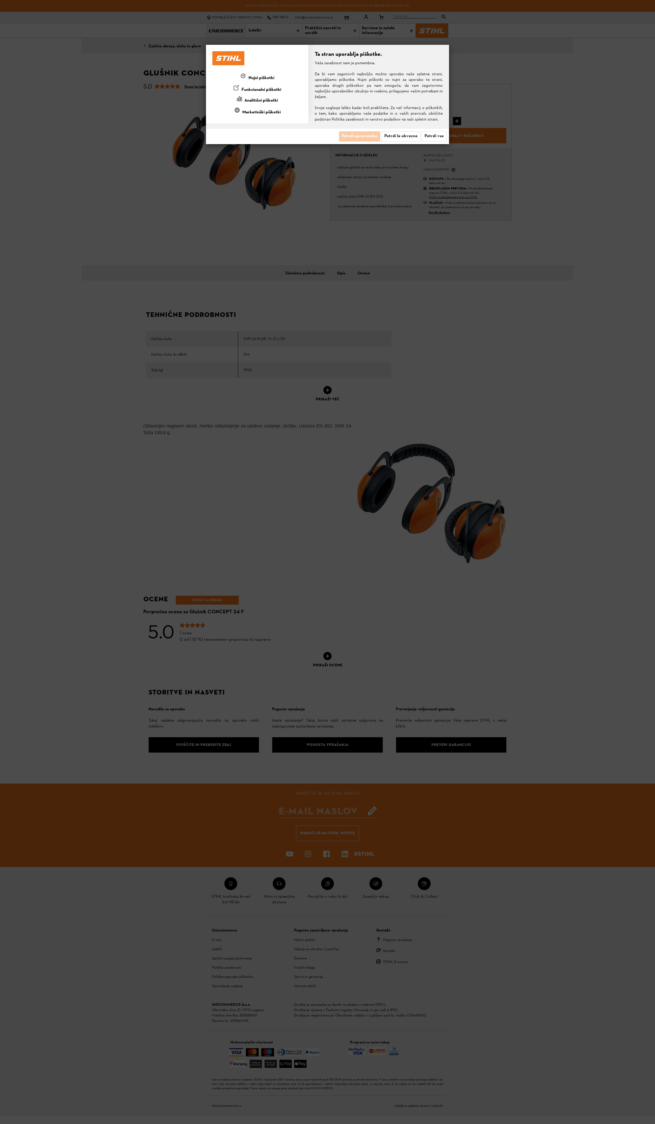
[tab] (257, 77)
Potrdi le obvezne (401, 136)
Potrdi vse (434, 136)
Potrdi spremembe (359, 136)
